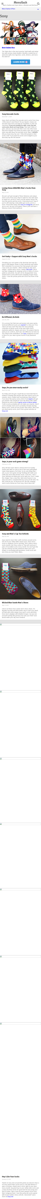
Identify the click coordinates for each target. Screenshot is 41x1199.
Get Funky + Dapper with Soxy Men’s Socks (19, 256)
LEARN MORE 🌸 (20, 62)
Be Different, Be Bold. (10, 317)
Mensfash (20, 2)
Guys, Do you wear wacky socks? (15, 387)
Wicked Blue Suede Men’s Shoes (15, 603)
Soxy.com (5, 411)
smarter (23, 325)
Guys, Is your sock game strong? (15, 461)
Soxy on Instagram (26, 205)
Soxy (24, 333)
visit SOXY (29, 269)
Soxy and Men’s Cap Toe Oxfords (15, 534)
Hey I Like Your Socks (10, 1177)
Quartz (30, 399)
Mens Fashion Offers (8, 9)
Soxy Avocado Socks (10, 114)
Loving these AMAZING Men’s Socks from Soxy (18, 189)
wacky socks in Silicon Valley (27, 402)
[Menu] (2, 4)
